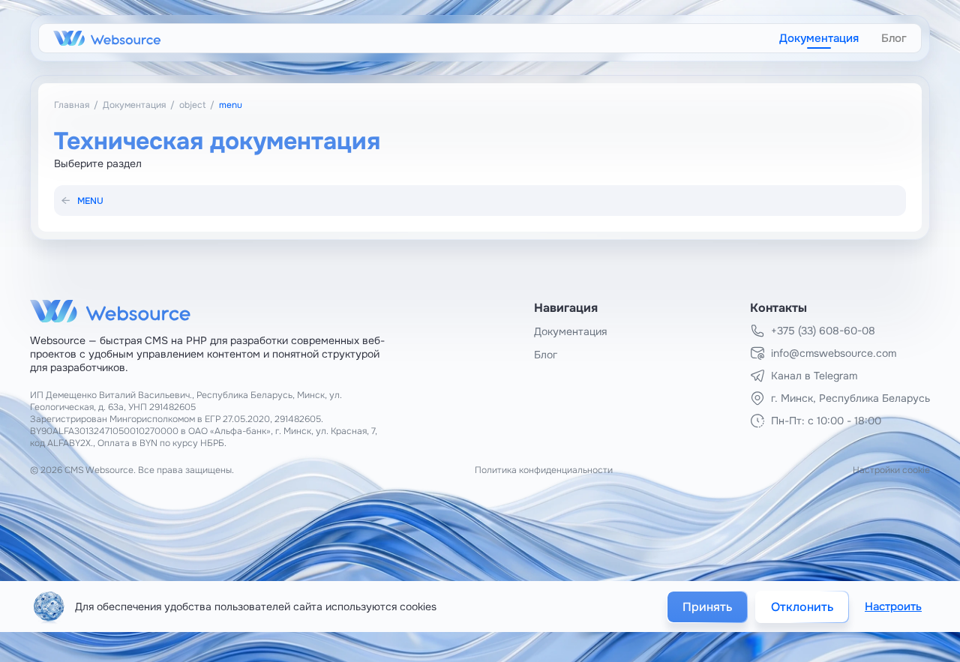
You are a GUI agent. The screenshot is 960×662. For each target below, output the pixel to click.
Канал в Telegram (814, 375)
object (192, 105)
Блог (894, 38)
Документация (819, 38)
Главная (71, 105)
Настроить (893, 606)
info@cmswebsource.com (833, 353)
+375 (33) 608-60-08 (823, 330)
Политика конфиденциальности (544, 470)
